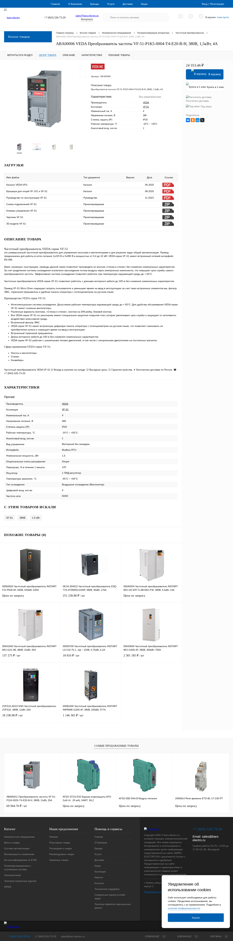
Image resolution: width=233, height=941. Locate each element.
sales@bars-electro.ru (87, 15)
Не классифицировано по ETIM (20, 860)
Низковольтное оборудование (19, 837)
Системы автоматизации (16, 848)
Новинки (53, 837)
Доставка (128, 4)
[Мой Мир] (197, 120)
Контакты (99, 883)
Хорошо (196, 917)
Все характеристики (150, 96)
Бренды (94, 4)
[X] (202, 120)
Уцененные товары (58, 860)
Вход (204, 4)
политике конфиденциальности (184, 908)
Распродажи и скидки (60, 848)
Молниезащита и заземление (19, 854)
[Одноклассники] (193, 120)
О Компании (75, 4)
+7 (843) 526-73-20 (45, 936)
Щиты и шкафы (12, 842)
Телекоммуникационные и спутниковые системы (17, 868)
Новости (98, 877)
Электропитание (12, 875)
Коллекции (100, 871)
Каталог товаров (19, 36)
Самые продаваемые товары (116, 745)
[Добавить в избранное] (83, 67)
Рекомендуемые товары (61, 854)
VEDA (146, 102)
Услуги (110, 4)
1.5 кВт (36, 517)
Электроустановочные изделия (20, 881)
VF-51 (146, 107)
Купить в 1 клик (215, 87)
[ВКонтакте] (188, 120)
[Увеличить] (45, 99)
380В (22, 517)
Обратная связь (19, 936)
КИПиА (7, 887)
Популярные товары (59, 842)
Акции (144, 4)
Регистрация (217, 4)
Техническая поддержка (106, 889)
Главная (55, 4)
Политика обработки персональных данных (112, 906)
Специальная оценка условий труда (109, 897)
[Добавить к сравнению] (83, 74)
